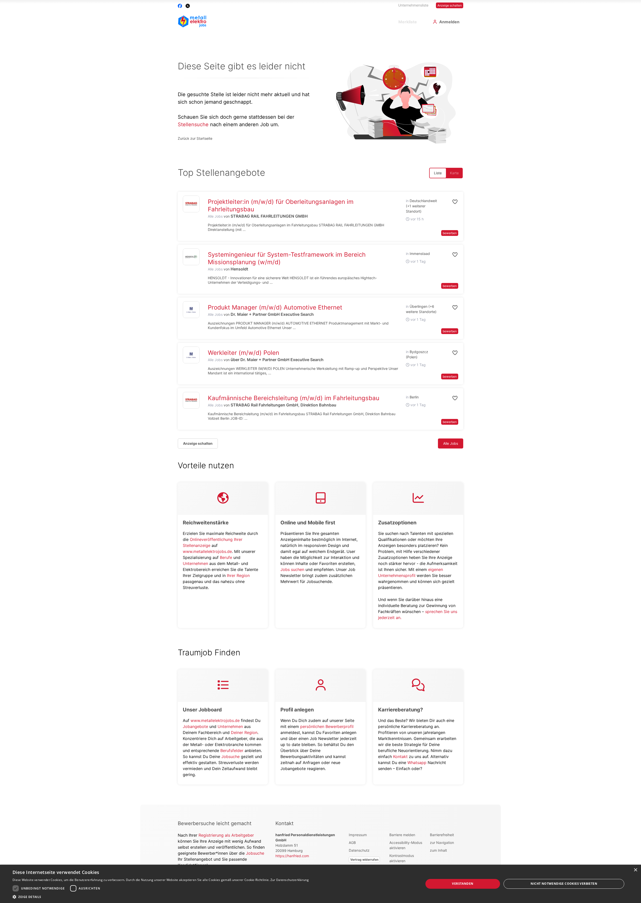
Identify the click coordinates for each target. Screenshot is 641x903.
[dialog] (320, 884)
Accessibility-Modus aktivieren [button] (405, 845)
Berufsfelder (231, 750)
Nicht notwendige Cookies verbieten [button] (564, 883)
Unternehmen (195, 563)
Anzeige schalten (449, 5)
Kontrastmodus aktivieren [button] (401, 858)
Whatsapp (416, 762)
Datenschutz (359, 850)
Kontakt (400, 756)
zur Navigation (442, 842)
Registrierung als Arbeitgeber (226, 835)
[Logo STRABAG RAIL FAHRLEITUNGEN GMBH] (191, 204)
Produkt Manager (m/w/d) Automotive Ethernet (275, 307)
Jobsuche (230, 756)
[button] (449, 202)
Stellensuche (193, 124)
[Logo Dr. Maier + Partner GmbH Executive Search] (191, 310)
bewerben (450, 233)
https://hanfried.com (292, 856)
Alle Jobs (215, 216)
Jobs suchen (292, 569)
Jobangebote (195, 726)
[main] (320, 418)
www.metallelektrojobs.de (207, 551)
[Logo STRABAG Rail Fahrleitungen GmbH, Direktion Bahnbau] (191, 400)
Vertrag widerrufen (364, 859)
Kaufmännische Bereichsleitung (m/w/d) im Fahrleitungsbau (293, 398)
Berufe (226, 557)
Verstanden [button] (462, 883)
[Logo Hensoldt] (191, 257)
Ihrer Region (238, 575)
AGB (352, 842)
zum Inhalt (438, 850)
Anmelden (449, 21)
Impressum (358, 835)
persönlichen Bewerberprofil (327, 726)
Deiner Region (244, 732)
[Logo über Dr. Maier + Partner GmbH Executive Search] (191, 355)
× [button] (635, 870)
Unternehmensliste (413, 5)
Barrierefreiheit (442, 835)
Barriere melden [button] (402, 835)
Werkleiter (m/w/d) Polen (243, 352)
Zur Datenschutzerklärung (289, 880)
